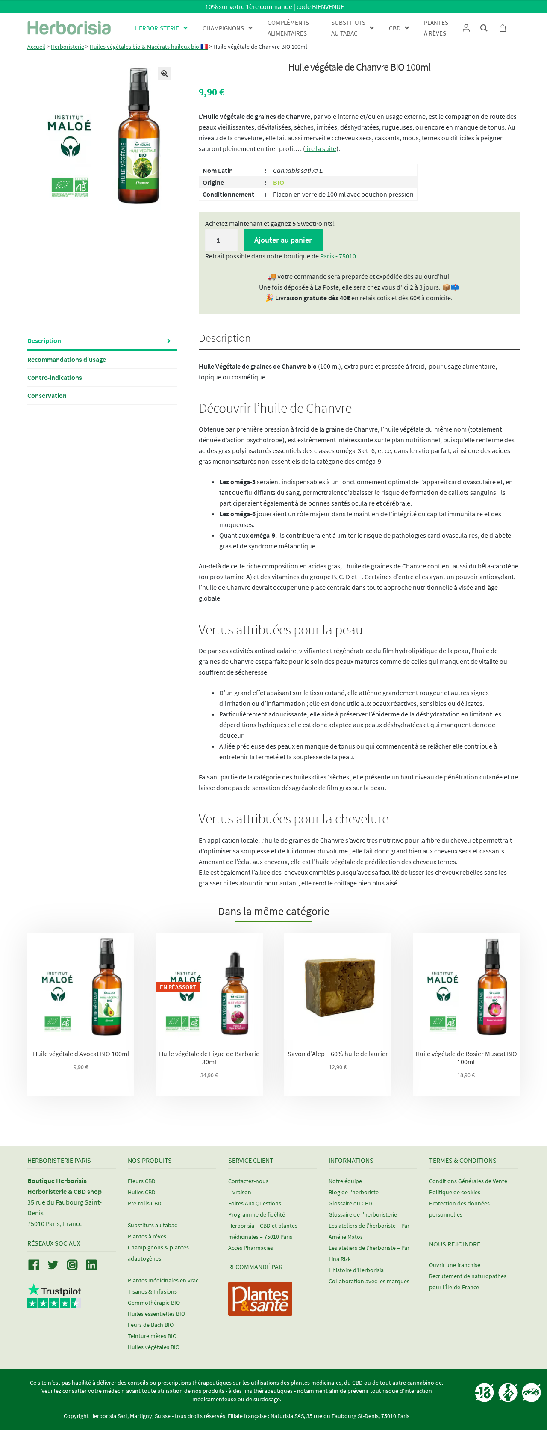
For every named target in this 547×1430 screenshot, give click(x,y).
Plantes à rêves (147, 1236)
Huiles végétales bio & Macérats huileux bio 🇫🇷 (149, 46)
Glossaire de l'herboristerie (363, 1214)
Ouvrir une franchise (454, 1264)
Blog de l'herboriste (354, 1192)
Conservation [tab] (47, 395)
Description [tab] (44, 340)
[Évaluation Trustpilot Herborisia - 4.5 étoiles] (54, 1303)
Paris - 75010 (338, 256)
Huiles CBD (142, 1192)
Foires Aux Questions (254, 1203)
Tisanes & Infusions (152, 1291)
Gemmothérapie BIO (154, 1302)
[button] (164, 73)
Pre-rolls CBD (145, 1203)
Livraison (239, 1192)
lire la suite (320, 148)
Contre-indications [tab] (54, 377)
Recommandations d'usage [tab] (66, 359)
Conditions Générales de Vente (468, 1181)
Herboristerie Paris (59, 1159)
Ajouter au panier (283, 240)
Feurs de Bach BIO (151, 1325)
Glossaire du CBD (350, 1203)
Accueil (36, 46)
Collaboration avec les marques (369, 1281)
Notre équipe (345, 1181)
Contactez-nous (248, 1181)
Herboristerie (67, 46)
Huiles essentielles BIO (156, 1313)
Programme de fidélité (256, 1214)
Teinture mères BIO (152, 1336)
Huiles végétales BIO (153, 1347)
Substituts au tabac (152, 1225)
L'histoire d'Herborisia (356, 1270)
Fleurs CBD (142, 1181)
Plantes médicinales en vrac (163, 1280)
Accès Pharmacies (250, 1248)
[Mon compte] (466, 27)
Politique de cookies (454, 1192)
